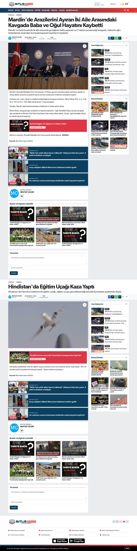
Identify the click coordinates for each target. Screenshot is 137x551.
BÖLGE (10, 10)
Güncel (19, 15)
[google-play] (77, 541)
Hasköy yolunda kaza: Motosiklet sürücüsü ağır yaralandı (115, 82)
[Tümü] (126, 45)
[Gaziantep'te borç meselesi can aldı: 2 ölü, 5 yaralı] (99, 399)
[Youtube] (123, 521)
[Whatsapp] (127, 521)
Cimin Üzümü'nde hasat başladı (115, 91)
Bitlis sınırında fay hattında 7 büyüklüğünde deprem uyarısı (113, 54)
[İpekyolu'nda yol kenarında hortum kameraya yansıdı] (118, 365)
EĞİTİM (37, 10)
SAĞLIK (62, 10)
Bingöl (107, 59)
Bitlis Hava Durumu (46, 530)
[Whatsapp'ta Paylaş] (116, 38)
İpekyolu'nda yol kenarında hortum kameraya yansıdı (116, 373)
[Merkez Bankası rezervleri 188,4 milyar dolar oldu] (74, 214)
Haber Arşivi (106, 535)
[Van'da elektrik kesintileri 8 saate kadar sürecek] (118, 399)
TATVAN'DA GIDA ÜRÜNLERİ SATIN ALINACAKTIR (97, 114)
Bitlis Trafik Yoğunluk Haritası (110, 530)
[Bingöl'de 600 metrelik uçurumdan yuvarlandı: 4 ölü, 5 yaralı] (99, 125)
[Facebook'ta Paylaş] (109, 38)
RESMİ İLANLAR (72, 10)
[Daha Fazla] (119, 38)
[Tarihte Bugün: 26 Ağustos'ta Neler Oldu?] (74, 235)
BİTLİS (17, 10)
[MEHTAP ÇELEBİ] (14, 193)
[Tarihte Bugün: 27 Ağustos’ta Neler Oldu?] (22, 214)
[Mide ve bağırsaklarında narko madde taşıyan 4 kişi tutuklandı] (99, 382)
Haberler (11, 15)
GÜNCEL (54, 10)
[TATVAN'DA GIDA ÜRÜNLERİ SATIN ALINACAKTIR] (99, 106)
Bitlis (107, 50)
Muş (106, 78)
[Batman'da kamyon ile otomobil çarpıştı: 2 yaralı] (118, 382)
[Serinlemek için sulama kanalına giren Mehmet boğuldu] (48, 214)
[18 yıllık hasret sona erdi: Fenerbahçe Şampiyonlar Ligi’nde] (22, 235)
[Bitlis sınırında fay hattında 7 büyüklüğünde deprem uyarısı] (118, 106)
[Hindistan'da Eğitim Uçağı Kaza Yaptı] (48, 324)
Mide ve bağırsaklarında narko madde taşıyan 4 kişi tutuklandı (99, 390)
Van (106, 68)
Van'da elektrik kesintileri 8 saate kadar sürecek (118, 407)
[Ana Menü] (127, 10)
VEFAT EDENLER (27, 10)
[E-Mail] (21, 196)
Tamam (127, 548)
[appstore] (60, 541)
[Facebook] (113, 521)
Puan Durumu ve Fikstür (17, 535)
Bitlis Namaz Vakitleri (78, 530)
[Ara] (125, 10)
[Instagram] (120, 521)
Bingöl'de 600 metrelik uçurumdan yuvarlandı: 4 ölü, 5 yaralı (115, 63)
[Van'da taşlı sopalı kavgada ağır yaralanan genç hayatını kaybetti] (118, 125)
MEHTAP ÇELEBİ (27, 192)
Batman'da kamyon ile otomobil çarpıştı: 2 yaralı (118, 390)
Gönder (14, 273)
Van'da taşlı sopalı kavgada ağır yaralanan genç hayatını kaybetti (115, 73)
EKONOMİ (45, 10)
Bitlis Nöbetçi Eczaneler (18, 530)
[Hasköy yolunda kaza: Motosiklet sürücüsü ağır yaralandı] (99, 142)
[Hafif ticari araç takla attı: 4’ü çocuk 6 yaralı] (48, 235)
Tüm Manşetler (45, 535)
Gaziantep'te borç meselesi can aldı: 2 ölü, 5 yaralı (99, 407)
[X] (117, 521)
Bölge (107, 87)
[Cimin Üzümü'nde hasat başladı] (118, 142)
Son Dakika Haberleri (77, 535)
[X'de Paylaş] (112, 38)
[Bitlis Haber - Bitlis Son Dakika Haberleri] (20, 4)
